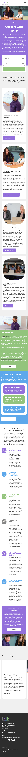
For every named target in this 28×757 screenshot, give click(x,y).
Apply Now (8, 366)
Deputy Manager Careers (11, 195)
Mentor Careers (9, 138)
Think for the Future (6, 336)
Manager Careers (9, 250)
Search (14, 69)
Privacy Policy (4, 747)
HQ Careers (8, 305)
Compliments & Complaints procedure (10, 749)
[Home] (5, 3)
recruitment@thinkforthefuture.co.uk (11, 737)
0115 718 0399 (11, 733)
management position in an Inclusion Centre (11, 359)
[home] (5, 719)
